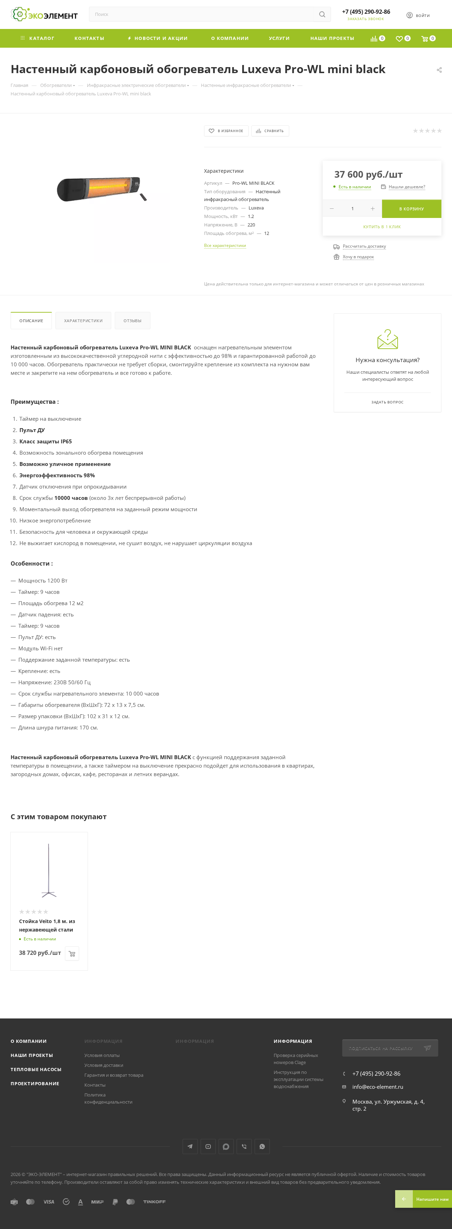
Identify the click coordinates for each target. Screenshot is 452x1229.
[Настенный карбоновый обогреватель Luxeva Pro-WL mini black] (101, 194)
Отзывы (133, 320)
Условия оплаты (102, 1055)
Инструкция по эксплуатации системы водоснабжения (298, 1079)
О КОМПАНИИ (29, 1041)
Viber (244, 1146)
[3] (427, 130)
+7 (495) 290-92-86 (366, 12)
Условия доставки (103, 1065)
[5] (439, 130)
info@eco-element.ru (377, 1086)
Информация (293, 1041)
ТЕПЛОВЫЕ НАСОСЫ (36, 1069)
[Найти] (322, 14)
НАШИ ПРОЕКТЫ (32, 1055)
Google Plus (226, 1146)
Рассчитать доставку (364, 246)
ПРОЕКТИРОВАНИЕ (35, 1083)
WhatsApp (262, 1146)
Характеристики (83, 320)
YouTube (208, 1146)
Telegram (190, 1146)
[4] (433, 130)
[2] (421, 130)
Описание (31, 320)
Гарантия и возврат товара (113, 1075)
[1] (415, 130)
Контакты (95, 1085)
